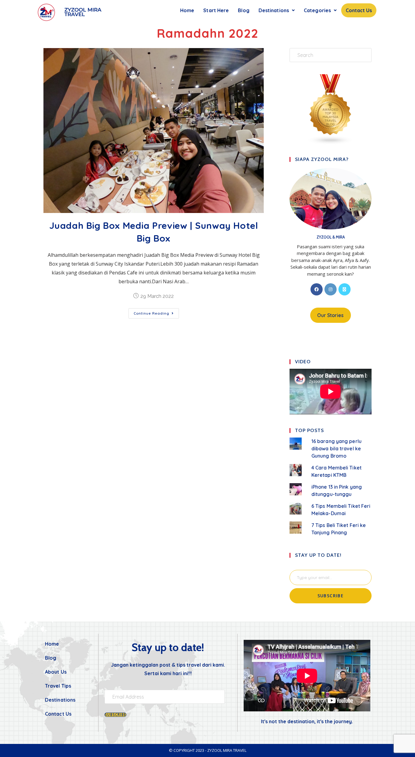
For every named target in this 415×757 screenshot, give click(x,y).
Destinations (274, 10)
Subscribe (330, 595)
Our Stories (330, 315)
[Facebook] (316, 289)
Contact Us (359, 10)
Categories (317, 10)
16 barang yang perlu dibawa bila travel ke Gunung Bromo (336, 448)
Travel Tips (58, 686)
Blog (243, 10)
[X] (344, 289)
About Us (56, 672)
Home (187, 10)
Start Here (216, 10)
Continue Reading (156, 312)
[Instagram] (330, 289)
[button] (276, 10)
